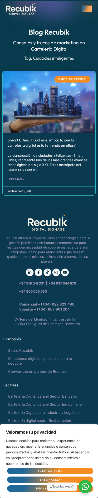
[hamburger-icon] (87, 8)
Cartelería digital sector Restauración (39, 420)
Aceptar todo (50, 470)
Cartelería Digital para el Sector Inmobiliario (45, 404)
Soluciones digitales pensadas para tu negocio (40, 361)
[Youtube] (65, 272)
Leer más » (16, 179)
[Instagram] (56, 272)
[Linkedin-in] (30, 272)
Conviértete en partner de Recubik (37, 371)
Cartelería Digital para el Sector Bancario (42, 396)
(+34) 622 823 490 (58, 304)
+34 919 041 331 (32, 283)
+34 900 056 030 (33, 291)
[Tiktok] (47, 272)
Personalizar (50, 479)
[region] (49, 461)
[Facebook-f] (38, 272)
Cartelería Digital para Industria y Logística (43, 412)
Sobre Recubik (20, 350)
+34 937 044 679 (62, 283)
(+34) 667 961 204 (53, 309)
